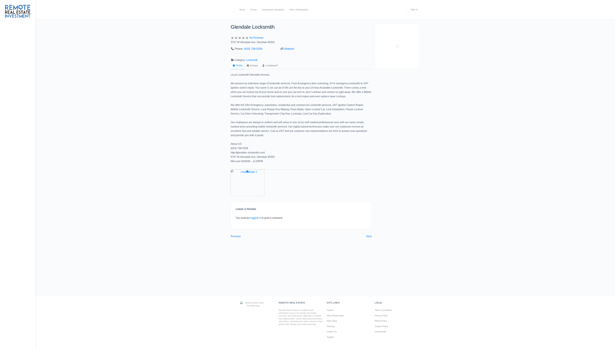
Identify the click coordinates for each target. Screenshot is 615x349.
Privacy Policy (381, 315)
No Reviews (256, 37)
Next (369, 236)
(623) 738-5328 (253, 48)
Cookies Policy (381, 326)
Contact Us (332, 331)
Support (330, 337)
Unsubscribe (380, 331)
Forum (253, 9)
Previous (236, 236)
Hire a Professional (298, 9)
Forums (330, 310)
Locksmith (252, 60)
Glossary (331, 326)
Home (242, 9)
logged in (255, 218)
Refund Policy (381, 321)
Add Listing (332, 321)
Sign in (414, 9)
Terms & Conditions (383, 310)
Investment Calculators (273, 9)
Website (289, 48)
